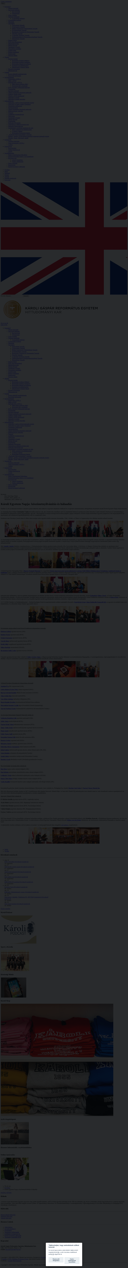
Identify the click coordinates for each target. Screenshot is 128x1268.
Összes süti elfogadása (56, 1259)
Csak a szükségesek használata (72, 1260)
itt (58, 1252)
